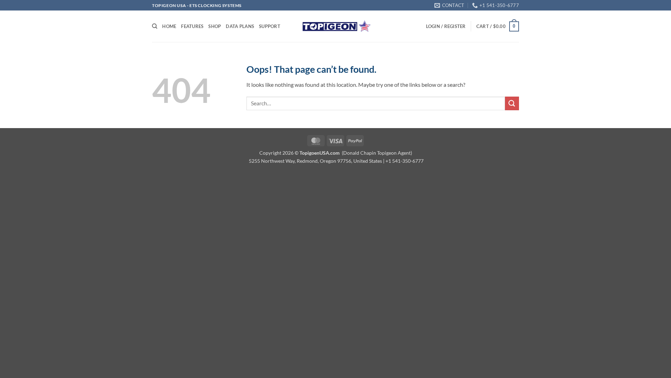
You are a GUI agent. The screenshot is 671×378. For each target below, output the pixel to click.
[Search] (154, 26)
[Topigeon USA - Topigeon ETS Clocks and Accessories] (335, 26)
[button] (446, 26)
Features (192, 26)
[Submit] (512, 103)
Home (169, 26)
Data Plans (240, 26)
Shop (214, 26)
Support (269, 26)
